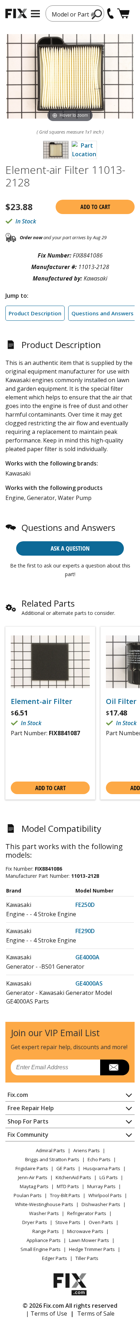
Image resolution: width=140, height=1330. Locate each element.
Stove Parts (67, 1222)
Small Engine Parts (40, 1249)
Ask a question (70, 548)
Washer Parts (44, 1213)
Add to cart (95, 207)
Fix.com (18, 1095)
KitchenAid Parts (73, 1177)
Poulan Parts (28, 1195)
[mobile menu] (35, 14)
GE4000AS (89, 983)
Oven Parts (101, 1222)
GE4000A (87, 957)
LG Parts (108, 1177)
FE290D (85, 931)
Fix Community (28, 1135)
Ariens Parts (86, 1150)
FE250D (85, 905)
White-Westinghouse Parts (44, 1204)
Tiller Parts (86, 1258)
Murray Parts (101, 1186)
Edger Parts (54, 1258)
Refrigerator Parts (86, 1213)
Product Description (35, 313)
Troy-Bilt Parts (65, 1195)
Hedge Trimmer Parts (92, 1249)
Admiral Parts (50, 1150)
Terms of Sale (96, 1313)
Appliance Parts (44, 1240)
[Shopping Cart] (123, 13)
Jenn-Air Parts (32, 1177)
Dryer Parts (34, 1222)
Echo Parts (99, 1159)
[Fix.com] (16, 13)
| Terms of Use (46, 1313)
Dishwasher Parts (100, 1204)
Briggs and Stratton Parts (52, 1159)
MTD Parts (68, 1186)
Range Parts (45, 1231)
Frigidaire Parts (31, 1168)
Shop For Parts (28, 1121)
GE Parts (65, 1168)
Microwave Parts (85, 1231)
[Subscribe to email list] (114, 1067)
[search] (97, 14)
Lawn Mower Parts (89, 1240)
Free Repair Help (31, 1108)
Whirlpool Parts (105, 1195)
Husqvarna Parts (101, 1168)
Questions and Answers (102, 313)
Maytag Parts (34, 1186)
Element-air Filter (41, 701)
